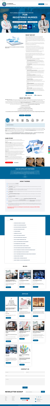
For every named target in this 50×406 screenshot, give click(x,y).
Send (25, 387)
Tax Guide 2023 (16, 162)
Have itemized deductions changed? (19, 243)
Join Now (25, 176)
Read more (8, 287)
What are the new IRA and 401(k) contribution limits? (22, 247)
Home (11, 7)
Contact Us (25, 7)
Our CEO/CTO (35, 7)
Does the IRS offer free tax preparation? (20, 227)
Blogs (19, 7)
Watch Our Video (24, 400)
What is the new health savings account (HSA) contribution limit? (24, 249)
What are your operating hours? (19, 229)
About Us (14, 7)
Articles (22, 7)
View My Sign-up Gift (9, 162)
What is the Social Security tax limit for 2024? (21, 245)
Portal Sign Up (28, 115)
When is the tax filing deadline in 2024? (20, 225)
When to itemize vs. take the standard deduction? (22, 260)
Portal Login (21, 115)
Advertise (38, 7)
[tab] (7, 120)
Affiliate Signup (30, 7)
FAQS (16, 7)
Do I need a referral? (17, 231)
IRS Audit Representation (25, 398)
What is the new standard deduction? (20, 239)
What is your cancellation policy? (19, 235)
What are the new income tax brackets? (20, 237)
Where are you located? (18, 233)
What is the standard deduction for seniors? (21, 241)
